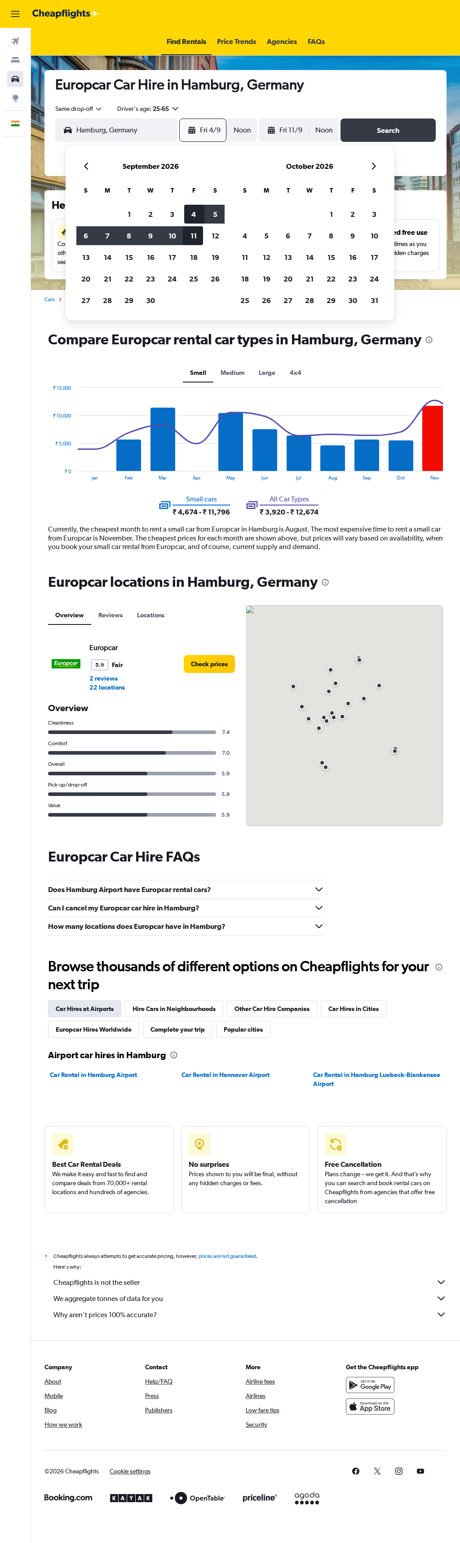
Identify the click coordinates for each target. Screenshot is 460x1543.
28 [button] (107, 300)
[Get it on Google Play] (370, 1385)
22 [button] (128, 279)
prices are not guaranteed (227, 1256)
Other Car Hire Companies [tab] (272, 1008)
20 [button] (85, 279)
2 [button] (150, 214)
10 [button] (172, 236)
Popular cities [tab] (243, 1029)
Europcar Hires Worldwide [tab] (94, 1029)
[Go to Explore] (15, 98)
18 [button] (194, 257)
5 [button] (215, 214)
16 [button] (151, 257)
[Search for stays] (15, 60)
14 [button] (107, 257)
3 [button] (172, 214)
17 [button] (172, 257)
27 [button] (85, 300)
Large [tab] (267, 372)
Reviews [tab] (110, 615)
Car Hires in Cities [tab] (353, 1008)
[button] (15, 14)
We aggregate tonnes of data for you (108, 1298)
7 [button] (107, 236)
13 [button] (86, 257)
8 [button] (129, 236)
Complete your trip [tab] (177, 1029)
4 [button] (193, 214)
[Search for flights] (15, 41)
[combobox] (79, 108)
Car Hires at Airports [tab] (85, 1008)
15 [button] (129, 257)
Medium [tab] (232, 372)
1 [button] (129, 214)
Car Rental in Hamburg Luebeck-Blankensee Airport (376, 1079)
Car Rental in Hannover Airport (225, 1074)
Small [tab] (198, 372)
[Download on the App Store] (370, 1406)
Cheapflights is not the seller (96, 1282)
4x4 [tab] (295, 372)
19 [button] (215, 257)
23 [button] (150, 279)
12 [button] (215, 236)
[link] (209, 664)
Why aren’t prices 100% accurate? (105, 1314)
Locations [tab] (150, 615)
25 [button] (193, 279)
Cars (49, 299)
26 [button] (215, 279)
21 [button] (107, 279)
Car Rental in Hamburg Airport (93, 1074)
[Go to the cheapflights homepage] (65, 13)
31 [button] (374, 300)
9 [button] (150, 236)
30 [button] (150, 300)
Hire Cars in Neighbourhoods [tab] (174, 1008)
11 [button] (193, 236)
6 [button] (86, 236)
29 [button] (128, 300)
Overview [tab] (69, 615)
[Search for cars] (15, 79)
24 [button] (172, 279)
